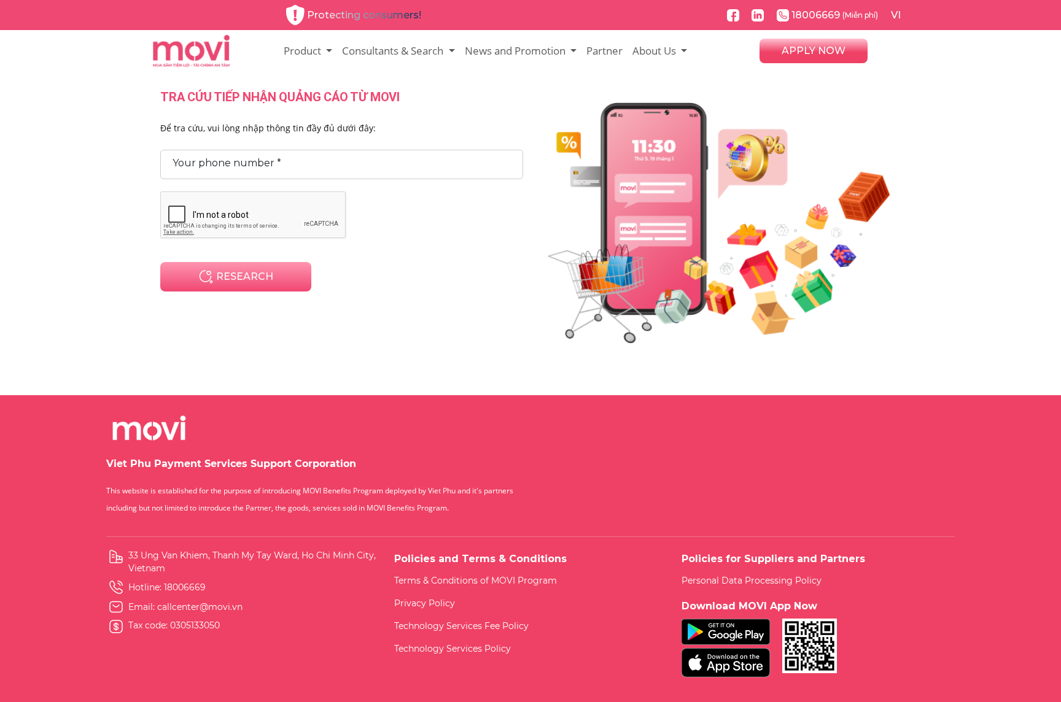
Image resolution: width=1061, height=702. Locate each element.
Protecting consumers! (364, 15)
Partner (604, 51)
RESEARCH (243, 276)
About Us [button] (655, 51)
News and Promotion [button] (516, 51)
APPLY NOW (813, 50)
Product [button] (304, 51)
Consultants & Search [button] (394, 51)
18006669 (834, 15)
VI (896, 15)
